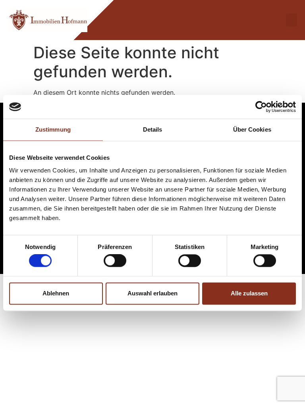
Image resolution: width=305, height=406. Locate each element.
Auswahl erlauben (152, 293)
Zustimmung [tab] (53, 129)
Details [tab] (152, 129)
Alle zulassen (249, 293)
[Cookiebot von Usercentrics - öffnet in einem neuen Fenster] (261, 107)
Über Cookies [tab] (252, 129)
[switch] (115, 261)
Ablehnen (55, 293)
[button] (291, 20)
